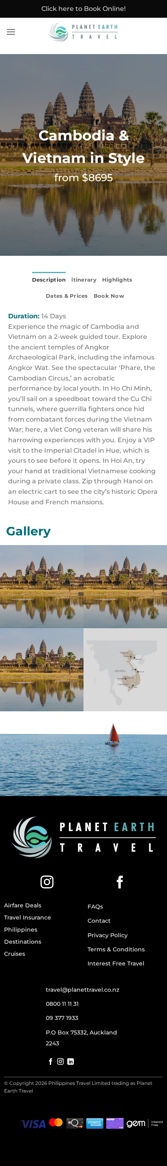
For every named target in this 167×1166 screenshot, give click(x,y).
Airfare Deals (22, 905)
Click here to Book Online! (83, 9)
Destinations (22, 941)
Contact (99, 920)
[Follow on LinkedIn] (70, 1062)
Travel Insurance (27, 917)
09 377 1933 (62, 1018)
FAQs (95, 906)
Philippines (20, 929)
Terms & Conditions (116, 949)
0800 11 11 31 (62, 1004)
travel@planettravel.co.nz (82, 989)
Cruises (14, 954)
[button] (11, 32)
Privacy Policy (108, 935)
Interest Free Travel (116, 963)
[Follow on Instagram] (47, 883)
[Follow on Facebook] (119, 883)
